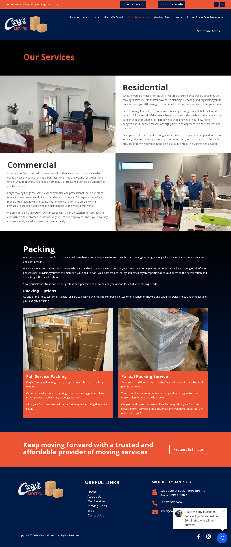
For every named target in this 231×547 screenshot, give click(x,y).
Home (74, 17)
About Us (89, 17)
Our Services (137, 17)
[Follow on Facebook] (216, 4)
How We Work (114, 17)
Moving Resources (166, 17)
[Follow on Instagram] (222, 4)
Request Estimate (188, 449)
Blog (91, 510)
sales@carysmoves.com (175, 511)
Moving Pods (97, 506)
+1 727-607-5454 (171, 502)
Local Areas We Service (203, 17)
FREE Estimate (171, 4)
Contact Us (96, 515)
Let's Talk (133, 4)
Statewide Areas (208, 31)
